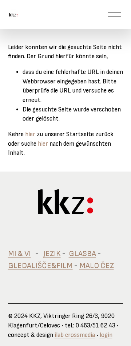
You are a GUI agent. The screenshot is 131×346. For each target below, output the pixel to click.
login (106, 335)
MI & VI (19, 253)
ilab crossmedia (75, 335)
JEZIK (52, 253)
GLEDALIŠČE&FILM (40, 265)
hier (30, 134)
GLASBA (82, 253)
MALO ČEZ (96, 265)
